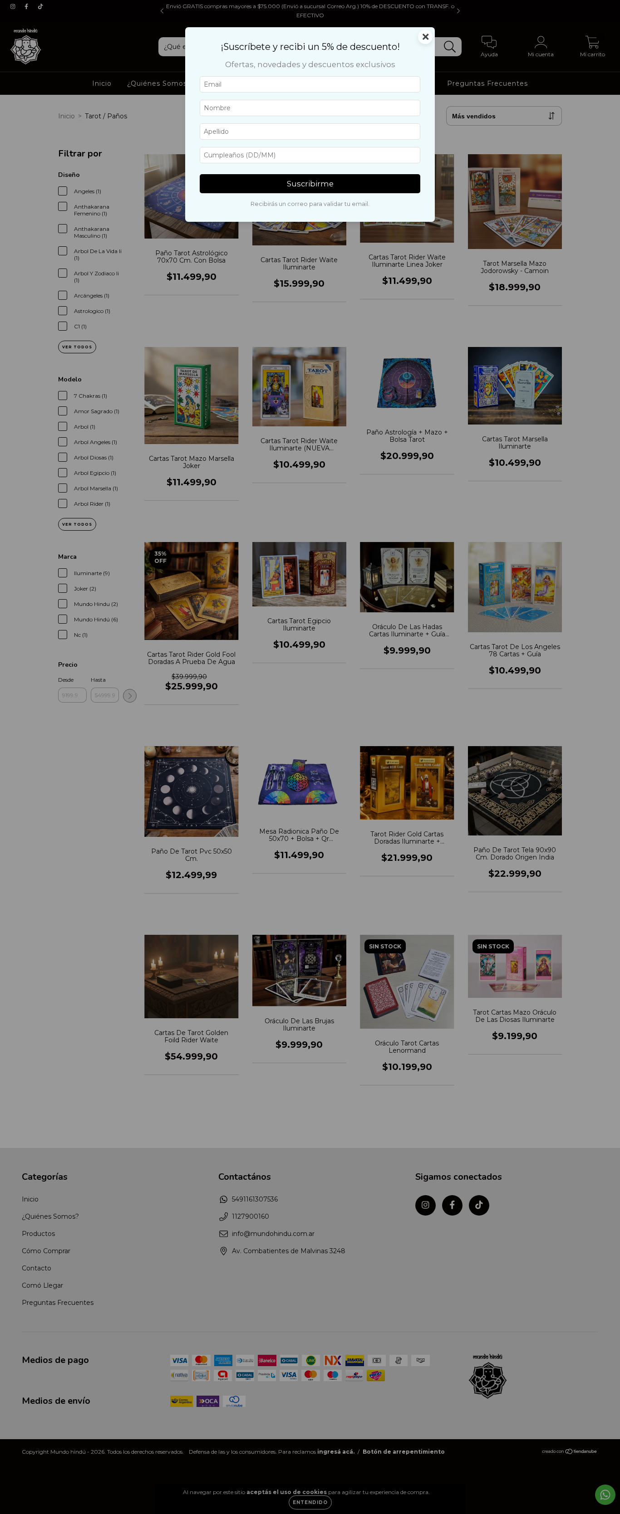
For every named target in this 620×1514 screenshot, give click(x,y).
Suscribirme (310, 183)
